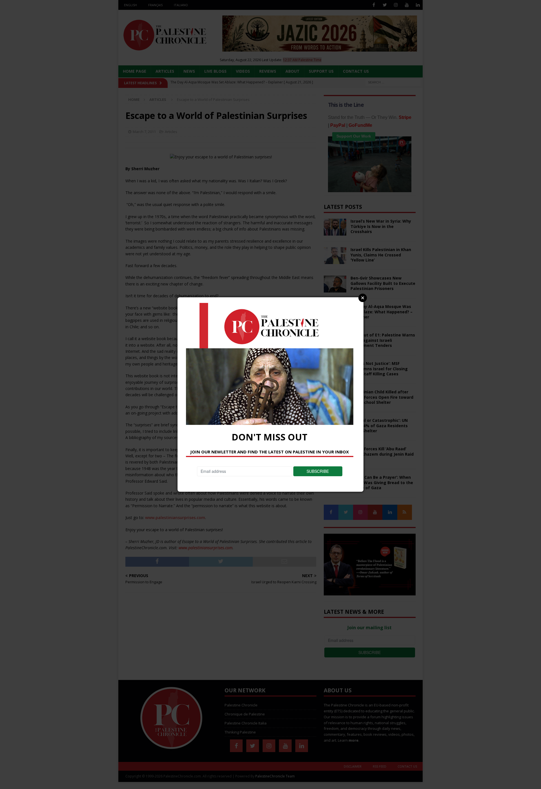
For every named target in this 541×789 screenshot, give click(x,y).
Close (362, 298)
